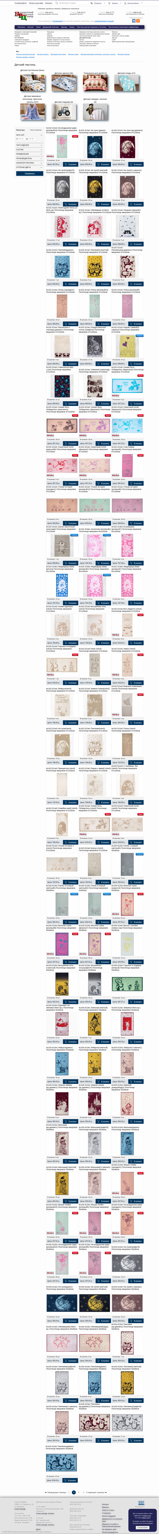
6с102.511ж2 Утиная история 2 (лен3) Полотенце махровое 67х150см (60, 848)
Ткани (38, 27)
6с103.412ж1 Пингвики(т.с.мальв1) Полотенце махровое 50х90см (61, 1407)
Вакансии (105, 1507)
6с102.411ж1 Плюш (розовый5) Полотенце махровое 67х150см (126, 291)
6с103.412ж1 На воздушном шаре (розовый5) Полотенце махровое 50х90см (94, 1246)
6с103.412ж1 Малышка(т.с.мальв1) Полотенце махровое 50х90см (94, 1168)
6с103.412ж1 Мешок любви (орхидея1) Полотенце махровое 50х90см (126, 1167)
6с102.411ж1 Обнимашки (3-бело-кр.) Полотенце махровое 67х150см (95, 211)
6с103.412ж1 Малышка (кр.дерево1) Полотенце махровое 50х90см (61, 1127)
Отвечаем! (57, 21)
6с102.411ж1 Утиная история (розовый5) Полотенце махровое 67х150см (126, 489)
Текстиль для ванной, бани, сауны (90, 36)
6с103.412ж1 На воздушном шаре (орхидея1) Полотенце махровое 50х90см (127, 1207)
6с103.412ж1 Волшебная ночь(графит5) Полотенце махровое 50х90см (90, 967)
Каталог (30, 27)
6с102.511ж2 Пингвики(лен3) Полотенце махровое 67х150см (93, 729)
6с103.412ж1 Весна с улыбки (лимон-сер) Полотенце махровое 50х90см (127, 927)
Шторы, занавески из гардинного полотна (92, 41)
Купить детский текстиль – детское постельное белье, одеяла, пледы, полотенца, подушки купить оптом (24, 16)
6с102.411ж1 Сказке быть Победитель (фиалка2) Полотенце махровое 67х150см (94, 409)
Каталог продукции (109, 1516)
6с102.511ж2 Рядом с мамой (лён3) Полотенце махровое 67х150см (95, 769)
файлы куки (147, 1515)
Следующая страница (95, 1492)
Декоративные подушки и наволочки (58, 38)
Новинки (17, 36)
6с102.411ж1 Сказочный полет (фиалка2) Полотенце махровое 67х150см (93, 449)
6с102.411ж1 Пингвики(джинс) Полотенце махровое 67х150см (60, 251)
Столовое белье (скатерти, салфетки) (26, 41)
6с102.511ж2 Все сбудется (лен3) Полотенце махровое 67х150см (127, 610)
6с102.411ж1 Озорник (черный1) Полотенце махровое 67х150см (126, 211)
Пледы (17, 45)
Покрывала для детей (58, 54)
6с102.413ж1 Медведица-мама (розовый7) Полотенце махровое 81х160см (126, 569)
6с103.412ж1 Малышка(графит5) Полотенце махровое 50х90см (93, 1128)
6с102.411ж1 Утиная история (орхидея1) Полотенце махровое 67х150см (61, 489)
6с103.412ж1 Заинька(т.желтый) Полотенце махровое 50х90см (93, 1009)
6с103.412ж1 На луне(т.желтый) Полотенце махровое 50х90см (93, 1288)
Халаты (82, 40)
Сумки (114, 40)
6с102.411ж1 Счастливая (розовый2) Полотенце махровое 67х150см (126, 449)
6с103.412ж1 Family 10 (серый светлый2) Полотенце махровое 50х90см (60, 888)
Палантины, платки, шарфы (120, 36)
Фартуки (114, 38)
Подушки (50, 36)
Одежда (64, 27)
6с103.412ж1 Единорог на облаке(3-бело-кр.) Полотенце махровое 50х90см (59, 1007)
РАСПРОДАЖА (19, 38)
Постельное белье (20, 43)
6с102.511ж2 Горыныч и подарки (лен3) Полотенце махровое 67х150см (61, 648)
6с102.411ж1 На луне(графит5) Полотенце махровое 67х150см (60, 171)
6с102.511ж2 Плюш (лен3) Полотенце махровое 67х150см (126, 729)
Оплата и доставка (36, 3)
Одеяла (49, 34)
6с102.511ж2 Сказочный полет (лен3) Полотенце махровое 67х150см (125, 808)
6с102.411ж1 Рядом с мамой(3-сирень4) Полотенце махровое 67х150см (126, 329)
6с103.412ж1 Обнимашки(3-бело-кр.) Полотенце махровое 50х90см (61, 1328)
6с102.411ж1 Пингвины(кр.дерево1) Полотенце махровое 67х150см (127, 250)
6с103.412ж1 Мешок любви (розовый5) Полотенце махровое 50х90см (94, 1207)
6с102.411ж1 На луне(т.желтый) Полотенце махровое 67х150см (93, 171)
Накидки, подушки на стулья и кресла (58, 40)
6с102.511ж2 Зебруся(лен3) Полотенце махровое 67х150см (60, 690)
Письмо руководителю (110, 1532)
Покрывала (50, 32)
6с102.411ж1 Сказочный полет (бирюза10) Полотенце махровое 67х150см (126, 409)
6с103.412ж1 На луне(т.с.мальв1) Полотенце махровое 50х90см (127, 1288)
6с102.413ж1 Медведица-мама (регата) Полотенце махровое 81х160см (60, 569)
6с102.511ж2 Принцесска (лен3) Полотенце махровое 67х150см (60, 769)
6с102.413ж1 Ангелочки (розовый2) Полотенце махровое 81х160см (95, 530)
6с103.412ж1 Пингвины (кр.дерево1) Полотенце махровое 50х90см (94, 1406)
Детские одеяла (42, 54)
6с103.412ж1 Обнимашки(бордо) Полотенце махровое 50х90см (93, 1328)
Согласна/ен (143, 1527)
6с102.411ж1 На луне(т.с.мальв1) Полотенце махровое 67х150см (126, 171)
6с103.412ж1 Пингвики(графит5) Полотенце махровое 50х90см (60, 1368)
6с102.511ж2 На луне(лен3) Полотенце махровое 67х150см (60, 729)
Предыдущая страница (56, 1492)
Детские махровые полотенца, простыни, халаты (98, 54)
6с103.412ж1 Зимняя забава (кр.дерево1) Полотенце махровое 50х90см (61, 1087)
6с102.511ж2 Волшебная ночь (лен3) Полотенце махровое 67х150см (92, 608)
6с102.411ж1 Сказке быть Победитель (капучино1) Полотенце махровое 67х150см (60, 409)
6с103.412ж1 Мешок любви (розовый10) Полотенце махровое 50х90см (61, 1207)
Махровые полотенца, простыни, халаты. (92, 32)
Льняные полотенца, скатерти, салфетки (59, 41)
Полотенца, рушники (53, 43)
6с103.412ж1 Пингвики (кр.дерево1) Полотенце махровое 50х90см (127, 1326)
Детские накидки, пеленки (25, 57)
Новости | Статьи (108, 1510)
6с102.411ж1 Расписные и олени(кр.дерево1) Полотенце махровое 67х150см (60, 329)
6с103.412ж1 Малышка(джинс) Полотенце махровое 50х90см (125, 1128)
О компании (106, 1513)
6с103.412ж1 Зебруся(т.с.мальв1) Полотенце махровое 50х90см (127, 1048)
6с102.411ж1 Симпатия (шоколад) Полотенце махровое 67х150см (94, 371)
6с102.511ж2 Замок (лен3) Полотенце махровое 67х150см (126, 650)
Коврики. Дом (116, 34)
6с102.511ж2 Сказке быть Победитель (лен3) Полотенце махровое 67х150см (93, 808)
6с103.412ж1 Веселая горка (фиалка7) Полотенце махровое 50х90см (93, 927)
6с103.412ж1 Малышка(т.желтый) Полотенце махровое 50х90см (61, 1168)
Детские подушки (124, 54)
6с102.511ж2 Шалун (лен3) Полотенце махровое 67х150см (93, 849)
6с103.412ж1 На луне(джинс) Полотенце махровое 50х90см (60, 1288)
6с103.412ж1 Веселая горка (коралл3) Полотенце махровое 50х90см (126, 888)
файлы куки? (146, 1518)
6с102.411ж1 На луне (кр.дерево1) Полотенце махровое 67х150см (127, 131)
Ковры (72, 27)
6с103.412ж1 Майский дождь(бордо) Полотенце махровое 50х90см (123, 1087)
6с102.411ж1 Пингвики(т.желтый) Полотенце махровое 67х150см (93, 251)
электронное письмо (104, 21)
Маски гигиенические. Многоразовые (123, 41)
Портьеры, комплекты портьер (89, 43)
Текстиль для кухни (53, 45)
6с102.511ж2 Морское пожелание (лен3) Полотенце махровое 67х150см (127, 688)
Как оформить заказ (109, 1529)
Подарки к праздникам (21, 34)
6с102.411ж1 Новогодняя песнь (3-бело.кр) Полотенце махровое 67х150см (62, 210)
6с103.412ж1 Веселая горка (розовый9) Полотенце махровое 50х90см (61, 927)
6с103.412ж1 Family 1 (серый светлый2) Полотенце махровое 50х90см (126, 848)
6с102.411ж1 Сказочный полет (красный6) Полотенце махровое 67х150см (61, 449)
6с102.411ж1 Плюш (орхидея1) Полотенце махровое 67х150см (60, 291)
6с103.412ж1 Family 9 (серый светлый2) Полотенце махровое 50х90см (93, 888)
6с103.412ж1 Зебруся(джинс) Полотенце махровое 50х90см (60, 1048)
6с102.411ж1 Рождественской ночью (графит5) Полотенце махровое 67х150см (92, 329)
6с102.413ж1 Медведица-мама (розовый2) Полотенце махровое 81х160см (94, 569)
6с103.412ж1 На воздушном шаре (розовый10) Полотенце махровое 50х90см (61, 1246)
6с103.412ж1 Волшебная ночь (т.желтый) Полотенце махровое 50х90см (60, 967)
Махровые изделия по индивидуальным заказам (94, 34)
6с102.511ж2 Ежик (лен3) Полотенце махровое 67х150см (93, 650)
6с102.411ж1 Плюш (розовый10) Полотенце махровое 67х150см (93, 291)
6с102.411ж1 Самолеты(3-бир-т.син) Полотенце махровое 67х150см (60, 369)
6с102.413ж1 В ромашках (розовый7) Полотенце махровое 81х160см (126, 529)
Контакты (48, 3)
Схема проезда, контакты (45, 1513)
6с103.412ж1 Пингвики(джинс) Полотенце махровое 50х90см (92, 1368)
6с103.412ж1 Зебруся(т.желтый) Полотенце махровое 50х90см (93, 1048)
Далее (38, 1529)
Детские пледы (73, 54)
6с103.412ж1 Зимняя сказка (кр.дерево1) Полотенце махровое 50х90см (94, 1087)
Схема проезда (20, 1509)
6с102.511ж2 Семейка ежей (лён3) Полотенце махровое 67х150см (61, 809)
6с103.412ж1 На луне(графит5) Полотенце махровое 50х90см (126, 1248)
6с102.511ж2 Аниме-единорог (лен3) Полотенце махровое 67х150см (59, 608)
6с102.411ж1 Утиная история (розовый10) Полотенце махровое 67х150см (94, 489)
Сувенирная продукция (22, 40)
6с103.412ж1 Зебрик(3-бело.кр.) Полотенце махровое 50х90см (126, 1009)
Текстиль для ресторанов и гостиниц (91, 27)
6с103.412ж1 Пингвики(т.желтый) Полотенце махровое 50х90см (126, 1368)
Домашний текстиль (51, 27)
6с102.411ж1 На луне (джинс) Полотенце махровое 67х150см (93, 131)
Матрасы (115, 32)
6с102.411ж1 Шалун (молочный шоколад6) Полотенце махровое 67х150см (61, 529)
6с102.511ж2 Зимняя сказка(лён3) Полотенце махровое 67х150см (94, 690)
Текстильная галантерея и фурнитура (123, 27)
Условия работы (21, 3)
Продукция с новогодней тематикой (26, 32)
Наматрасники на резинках (88, 45)
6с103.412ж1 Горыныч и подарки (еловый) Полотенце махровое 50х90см (126, 967)
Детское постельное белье (25, 54)
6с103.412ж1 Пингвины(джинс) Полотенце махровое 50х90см (60, 1447)
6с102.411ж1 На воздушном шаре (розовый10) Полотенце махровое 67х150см (61, 130)
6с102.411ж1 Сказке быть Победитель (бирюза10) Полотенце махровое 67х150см (128, 369)
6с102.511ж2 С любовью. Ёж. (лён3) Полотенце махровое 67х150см (125, 768)
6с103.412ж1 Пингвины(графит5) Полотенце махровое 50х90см (126, 1407)
